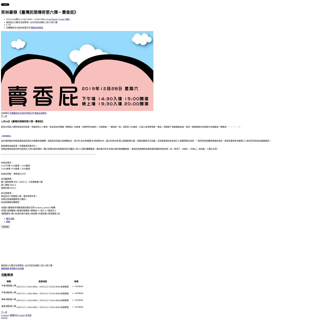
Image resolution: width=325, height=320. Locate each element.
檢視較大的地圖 (17, 268)
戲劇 (8, 222)
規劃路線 (5, 268)
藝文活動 (10, 219)
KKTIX (4, 318)
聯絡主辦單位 (37, 28)
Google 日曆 (63, 19)
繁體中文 (14, 315)
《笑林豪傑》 (6, 136)
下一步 (4, 116)
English (22, 315)
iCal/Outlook (52, 19)
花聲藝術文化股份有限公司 (22, 113)
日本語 (28, 315)
